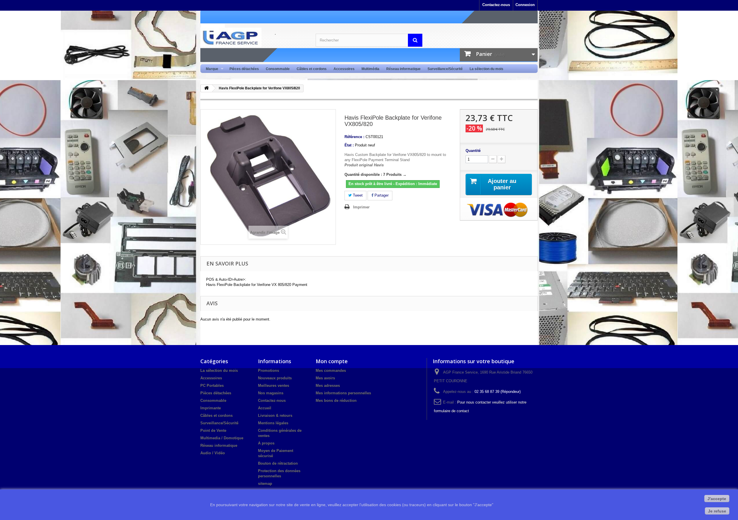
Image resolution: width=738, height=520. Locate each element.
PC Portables (212, 385)
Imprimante (210, 408)
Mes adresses (328, 385)
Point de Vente (213, 430)
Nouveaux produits (275, 378)
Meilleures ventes (273, 385)
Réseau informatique (403, 69)
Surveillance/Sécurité (445, 69)
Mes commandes (331, 370)
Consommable (278, 69)
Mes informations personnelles (343, 393)
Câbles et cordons (312, 69)
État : (349, 145)
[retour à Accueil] (206, 88)
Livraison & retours (275, 415)
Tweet (357, 195)
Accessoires (344, 69)
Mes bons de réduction (336, 400)
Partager (381, 195)
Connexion (525, 5)
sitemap (265, 483)
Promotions (268, 370)
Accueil (264, 408)
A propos (266, 443)
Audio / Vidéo (212, 453)
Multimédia (370, 69)
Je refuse (717, 511)
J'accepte (716, 498)
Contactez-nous (496, 5)
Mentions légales (273, 423)
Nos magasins (270, 393)
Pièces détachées (244, 69)
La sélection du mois (486, 69)
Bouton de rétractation (278, 463)
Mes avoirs (325, 378)
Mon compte (332, 361)
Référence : (354, 137)
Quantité (473, 150)
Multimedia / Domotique (221, 438)
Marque (210, 69)
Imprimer (361, 207)
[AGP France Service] (253, 37)
